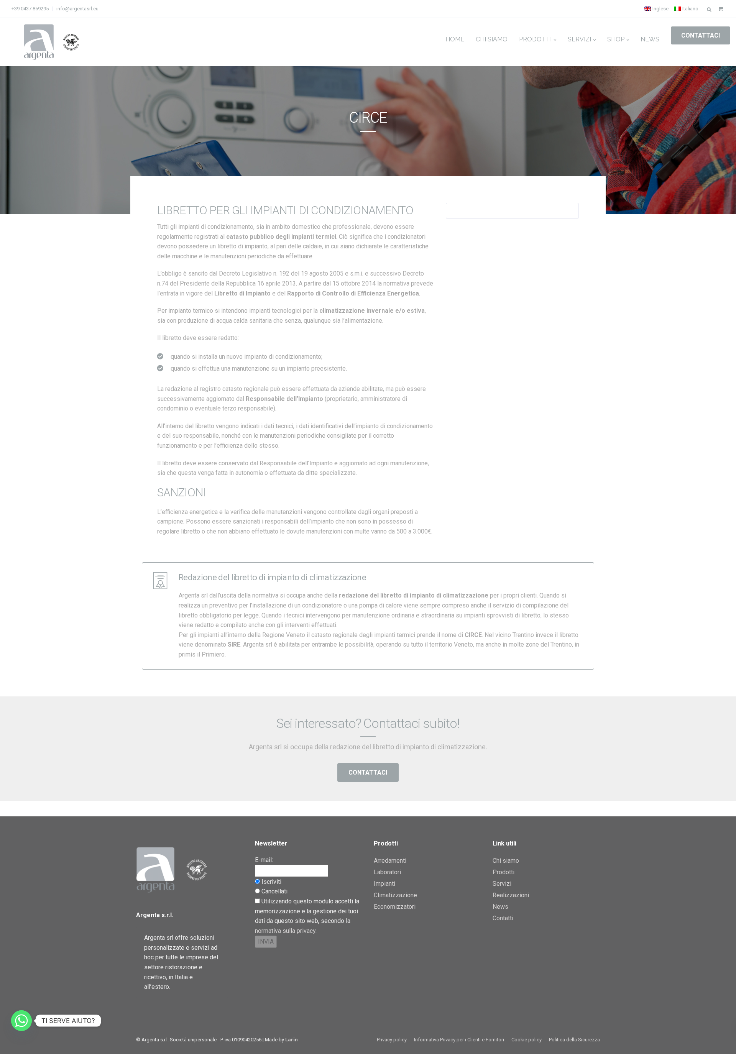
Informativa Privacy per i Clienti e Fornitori (459, 1040)
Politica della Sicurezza (574, 1040)
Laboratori (387, 872)
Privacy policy (392, 1040)
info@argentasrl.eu (77, 8)
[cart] (720, 9)
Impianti (384, 883)
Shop (615, 39)
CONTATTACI (700, 35)
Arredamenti (390, 860)
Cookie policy (526, 1040)
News (650, 39)
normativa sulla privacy (285, 930)
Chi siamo (492, 39)
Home (454, 39)
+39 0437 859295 (30, 8)
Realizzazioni (511, 895)
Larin (291, 1040)
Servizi (579, 39)
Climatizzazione (395, 895)
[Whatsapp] (21, 1020)
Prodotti (535, 39)
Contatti (503, 918)
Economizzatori (395, 906)
